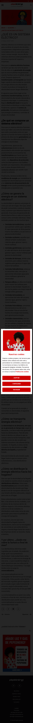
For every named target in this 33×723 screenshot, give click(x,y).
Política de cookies (22, 372)
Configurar (16, 384)
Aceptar (16, 378)
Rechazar (16, 389)
